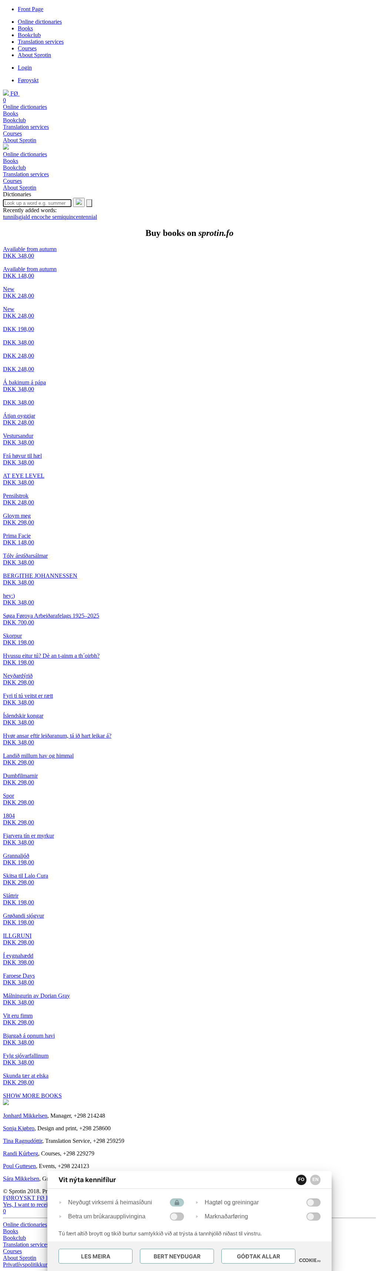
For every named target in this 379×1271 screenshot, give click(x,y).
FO (301, 1179)
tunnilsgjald (17, 217)
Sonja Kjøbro (18, 1128)
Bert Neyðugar (177, 1256)
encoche (41, 217)
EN (315, 1179)
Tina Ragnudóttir (22, 1141)
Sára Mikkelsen (21, 1178)
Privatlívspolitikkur (26, 1264)
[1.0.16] (310, 1260)
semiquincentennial (74, 217)
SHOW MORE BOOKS (32, 1095)
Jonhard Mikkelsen (25, 1115)
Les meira (95, 1256)
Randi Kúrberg (20, 1153)
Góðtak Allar (258, 1256)
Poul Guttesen (19, 1166)
